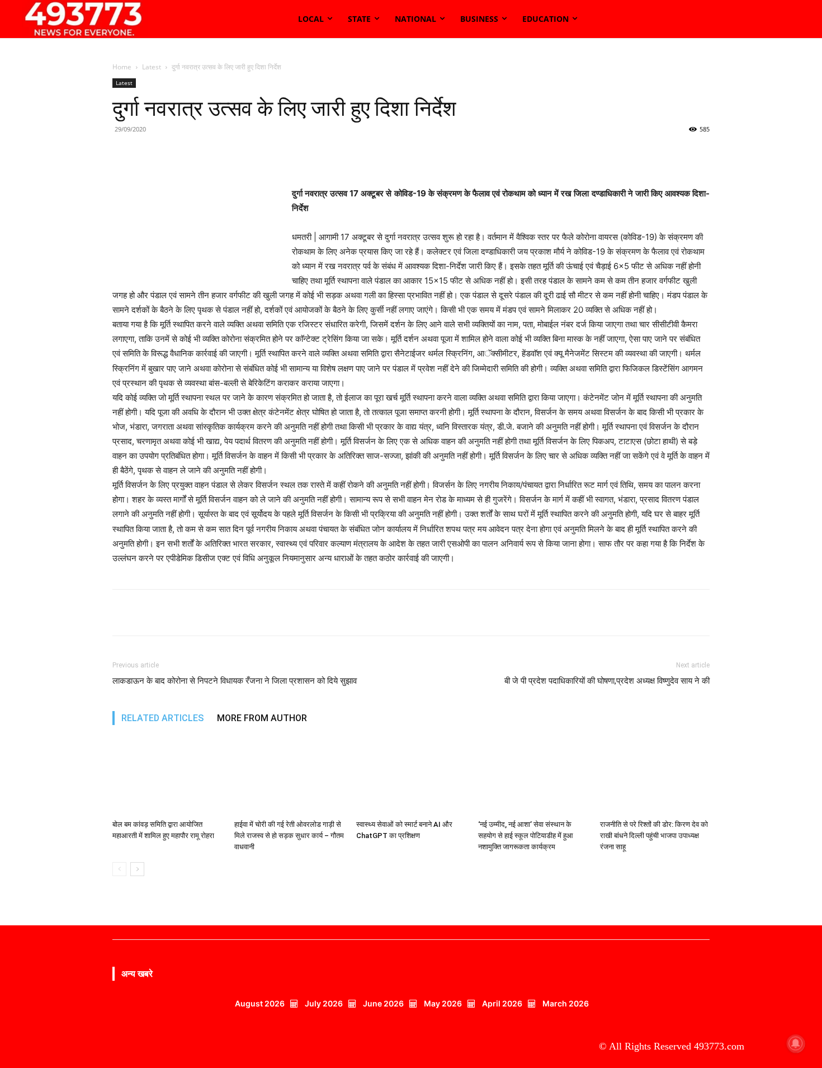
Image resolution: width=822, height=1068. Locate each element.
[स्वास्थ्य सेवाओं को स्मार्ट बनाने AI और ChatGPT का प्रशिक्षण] (411, 777)
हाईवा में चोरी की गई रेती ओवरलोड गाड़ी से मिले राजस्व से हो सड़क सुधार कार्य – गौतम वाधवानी (289, 835)
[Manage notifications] (796, 1043)
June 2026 (383, 1003)
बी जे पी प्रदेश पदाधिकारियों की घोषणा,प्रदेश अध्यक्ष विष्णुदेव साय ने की (607, 681)
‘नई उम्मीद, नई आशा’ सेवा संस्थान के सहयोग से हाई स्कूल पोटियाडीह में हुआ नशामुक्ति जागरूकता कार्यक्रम (525, 835)
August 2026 (260, 1003)
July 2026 (324, 1003)
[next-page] (137, 869)
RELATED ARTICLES (162, 718)
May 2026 (443, 1003)
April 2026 (502, 1003)
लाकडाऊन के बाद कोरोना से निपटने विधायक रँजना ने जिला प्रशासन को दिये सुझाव (234, 681)
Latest (151, 67)
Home (121, 67)
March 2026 (565, 1003)
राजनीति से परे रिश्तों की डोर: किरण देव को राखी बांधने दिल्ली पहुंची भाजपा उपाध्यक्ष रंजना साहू (654, 835)
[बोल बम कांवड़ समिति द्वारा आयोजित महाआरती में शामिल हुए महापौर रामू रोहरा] (167, 777)
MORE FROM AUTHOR (262, 718)
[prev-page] (119, 869)
